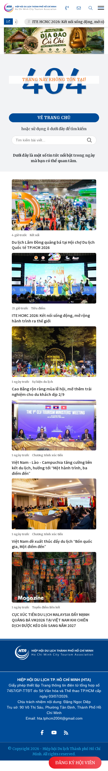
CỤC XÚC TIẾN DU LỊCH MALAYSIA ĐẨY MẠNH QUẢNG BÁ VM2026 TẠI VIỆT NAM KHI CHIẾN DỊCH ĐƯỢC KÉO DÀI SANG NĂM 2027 (50, 620)
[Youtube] (54, 733)
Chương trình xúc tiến (47, 455)
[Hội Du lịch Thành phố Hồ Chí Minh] (30, 8)
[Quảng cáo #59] (54, 40)
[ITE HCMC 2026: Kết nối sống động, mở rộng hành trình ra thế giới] (54, 278)
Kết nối (34, 235)
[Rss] (66, 733)
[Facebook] (42, 733)
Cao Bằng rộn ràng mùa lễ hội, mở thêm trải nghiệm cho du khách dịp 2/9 (51, 391)
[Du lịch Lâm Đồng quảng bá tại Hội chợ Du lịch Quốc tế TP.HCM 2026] (54, 204)
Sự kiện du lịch (42, 382)
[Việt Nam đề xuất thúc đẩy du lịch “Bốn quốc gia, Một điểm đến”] (54, 503)
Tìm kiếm (89, 140)
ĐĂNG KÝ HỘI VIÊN (75, 762)
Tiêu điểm (38, 308)
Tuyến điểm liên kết (46, 607)
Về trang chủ (53, 117)
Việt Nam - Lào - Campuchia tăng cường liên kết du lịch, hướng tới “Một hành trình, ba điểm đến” (52, 468)
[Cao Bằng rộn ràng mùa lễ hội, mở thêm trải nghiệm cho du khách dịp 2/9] (54, 351)
